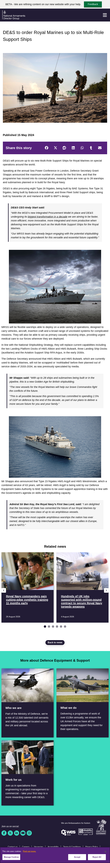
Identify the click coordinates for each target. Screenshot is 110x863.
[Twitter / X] (10, 833)
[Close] (105, 852)
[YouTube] (22, 833)
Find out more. (29, 851)
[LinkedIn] (73, 147)
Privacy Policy (91, 847)
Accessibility (53, 847)
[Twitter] (55, 147)
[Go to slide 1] (45, 626)
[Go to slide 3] (53, 626)
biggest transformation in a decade (47, 216)
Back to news (55, 642)
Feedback (93, 4)
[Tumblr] (91, 147)
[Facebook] (46, 147)
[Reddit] (64, 147)
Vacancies (38, 847)
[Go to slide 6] (65, 626)
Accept (77, 857)
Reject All (97, 857)
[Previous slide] (3, 590)
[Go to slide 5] (61, 626)
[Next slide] (106, 590)
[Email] (100, 147)
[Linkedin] (16, 833)
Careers (25, 847)
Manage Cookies (11, 857)
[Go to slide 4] (57, 626)
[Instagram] (29, 833)
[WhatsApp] (82, 147)
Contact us (12, 847)
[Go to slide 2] (49, 626)
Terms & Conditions (72, 847)
